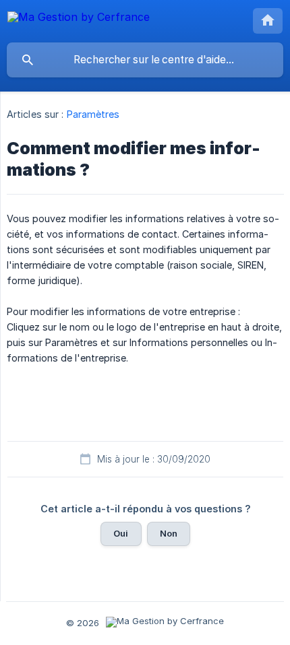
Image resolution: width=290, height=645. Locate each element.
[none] (78, 19)
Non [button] (168, 533)
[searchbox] (145, 59)
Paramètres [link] (93, 114)
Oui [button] (120, 533)
